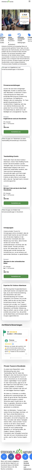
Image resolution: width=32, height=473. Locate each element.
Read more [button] (8, 353)
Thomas (11, 340)
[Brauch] (4, 457)
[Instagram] (18, 457)
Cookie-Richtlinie (26, 462)
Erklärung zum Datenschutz (27, 467)
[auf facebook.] (11, 457)
